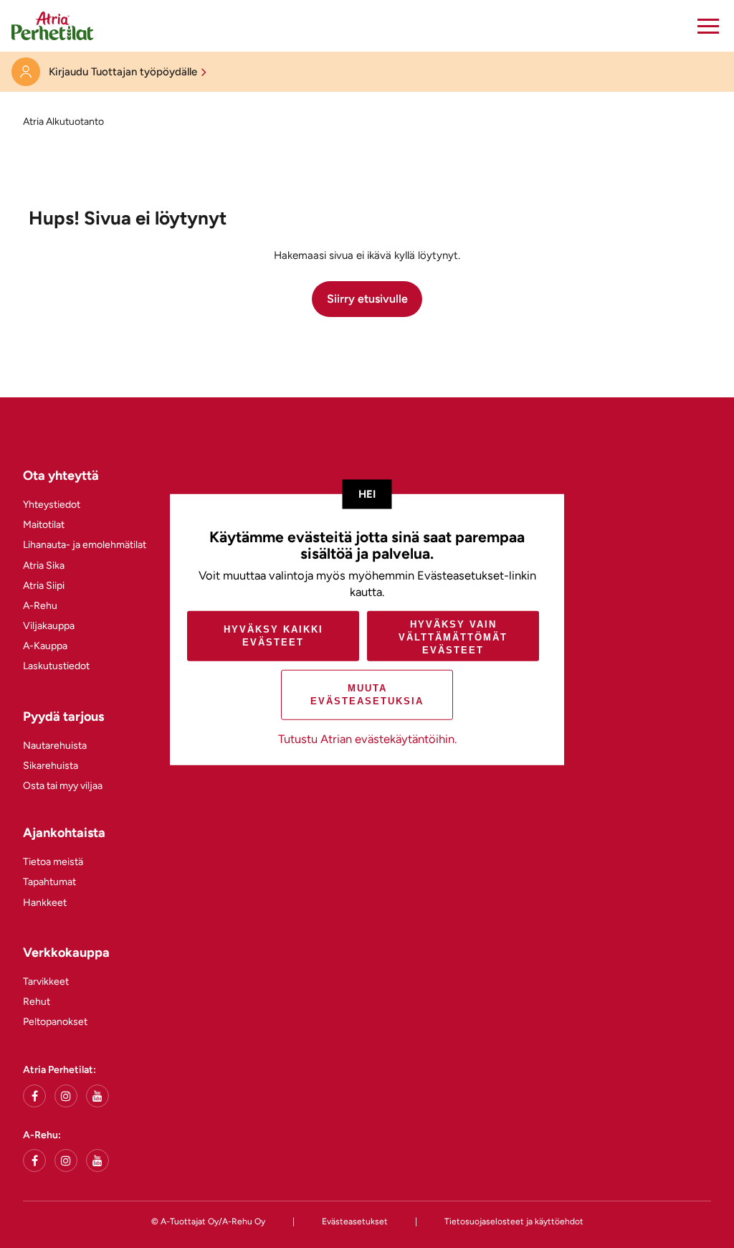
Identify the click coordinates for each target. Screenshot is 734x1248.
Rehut (36, 1002)
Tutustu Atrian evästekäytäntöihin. (367, 739)
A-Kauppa (45, 646)
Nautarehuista (55, 745)
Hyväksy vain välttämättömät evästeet (453, 637)
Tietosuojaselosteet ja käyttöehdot (513, 1221)
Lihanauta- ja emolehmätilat (84, 545)
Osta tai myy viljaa (63, 786)
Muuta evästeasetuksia (367, 694)
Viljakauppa (49, 626)
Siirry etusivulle (367, 299)
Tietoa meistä (53, 862)
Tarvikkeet (46, 981)
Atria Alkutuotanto (63, 121)
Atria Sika (44, 565)
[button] (708, 25)
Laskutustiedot (56, 666)
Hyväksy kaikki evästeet (273, 636)
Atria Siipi (44, 586)
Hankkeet (45, 903)
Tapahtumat (49, 882)
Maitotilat (44, 525)
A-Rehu (40, 606)
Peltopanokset (55, 1022)
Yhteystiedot (51, 504)
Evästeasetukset (355, 1221)
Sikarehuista (50, 766)
